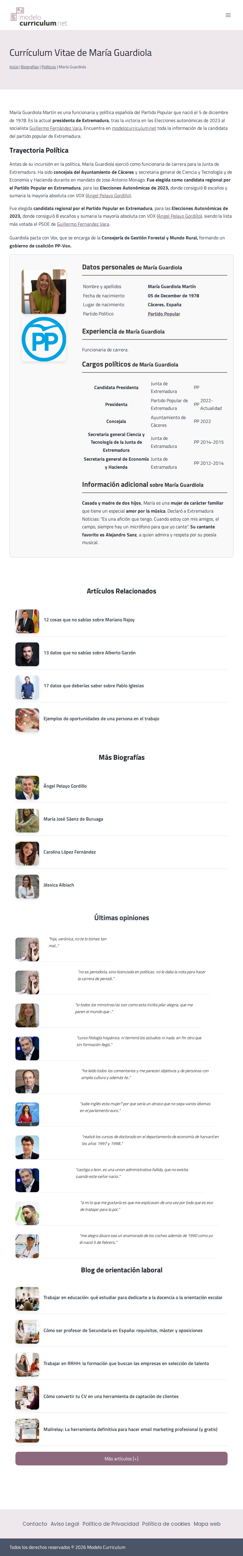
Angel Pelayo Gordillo (179, 215)
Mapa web (207, 1523)
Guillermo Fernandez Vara (83, 224)
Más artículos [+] (121, 1458)
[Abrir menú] (228, 15)
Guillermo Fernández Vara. (55, 128)
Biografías (30, 67)
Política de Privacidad (111, 1523)
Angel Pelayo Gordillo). (109, 195)
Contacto (35, 1523)
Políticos (48, 67)
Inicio (13, 67)
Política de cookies (166, 1523)
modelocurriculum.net (134, 128)
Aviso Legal (65, 1523)
